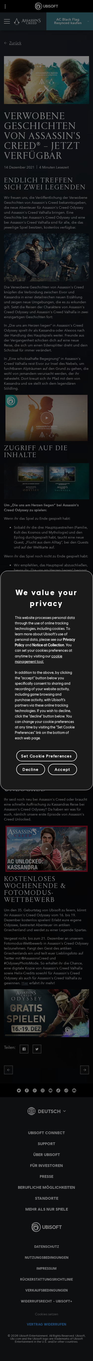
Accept (62, 769)
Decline (30, 769)
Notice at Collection (48, 645)
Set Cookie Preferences (46, 755)
